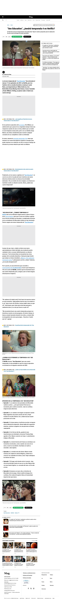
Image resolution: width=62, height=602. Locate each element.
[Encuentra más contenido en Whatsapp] (9, 36)
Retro (51, 581)
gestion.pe (22, 598)
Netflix (12, 513)
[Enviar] (3, 20)
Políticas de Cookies (27, 577)
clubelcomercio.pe (14, 598)
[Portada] (7, 575)
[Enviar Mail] (3, 74)
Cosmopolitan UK (7, 267)
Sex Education (7, 513)
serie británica (9, 216)
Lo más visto (6, 517)
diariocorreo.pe (40, 598)
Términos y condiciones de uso (29, 572)
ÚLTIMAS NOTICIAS (47, 43)
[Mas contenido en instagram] (33, 588)
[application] (18, 197)
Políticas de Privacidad (27, 575)
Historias (44, 589)
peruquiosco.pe (48, 598)
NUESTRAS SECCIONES (45, 572)
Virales (43, 585)
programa (21, 125)
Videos (51, 574)
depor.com (28, 598)
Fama (43, 581)
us (42, 578)
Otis (26, 138)
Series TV (17, 513)
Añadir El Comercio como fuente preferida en (44, 25)
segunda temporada (19, 138)
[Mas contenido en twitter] (31, 588)
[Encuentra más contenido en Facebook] (3, 36)
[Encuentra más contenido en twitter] (6, 36)
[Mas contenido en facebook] (28, 588)
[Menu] (3, 17)
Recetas (52, 585)
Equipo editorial (7, 576)
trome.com (33, 598)
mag (53, 598)
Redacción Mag (7, 74)
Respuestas (44, 574)
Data (51, 578)
